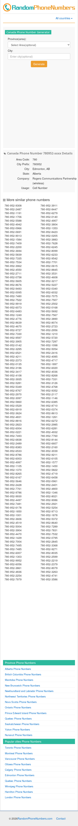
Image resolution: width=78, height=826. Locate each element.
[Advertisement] (39, 107)
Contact (61, 818)
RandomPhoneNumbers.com (35, 818)
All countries (63, 18)
